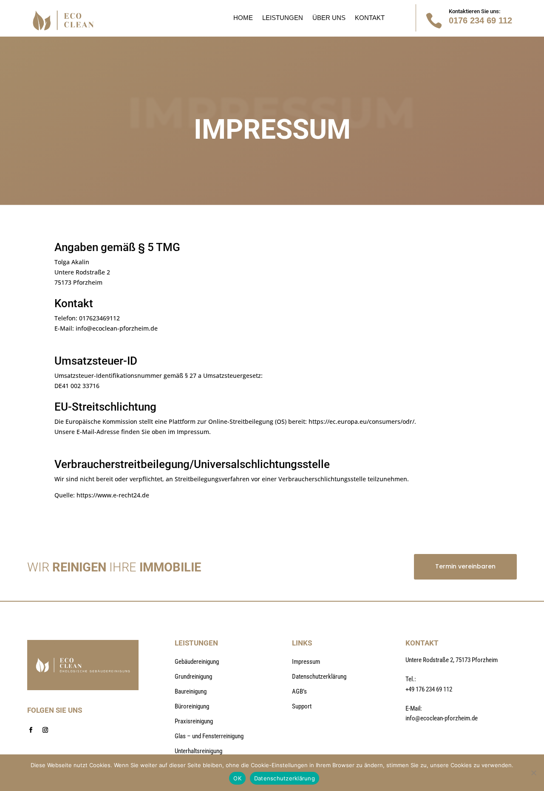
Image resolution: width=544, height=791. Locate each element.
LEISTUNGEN (282, 18)
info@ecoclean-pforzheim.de (117, 328)
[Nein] (533, 772)
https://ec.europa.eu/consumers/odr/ (361, 421)
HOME (243, 18)
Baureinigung (191, 691)
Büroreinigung (192, 706)
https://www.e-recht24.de (112, 495)
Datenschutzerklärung (319, 676)
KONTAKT (370, 18)
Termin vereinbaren (465, 566)
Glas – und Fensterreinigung (209, 736)
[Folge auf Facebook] (30, 730)
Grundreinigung (193, 676)
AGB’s (299, 691)
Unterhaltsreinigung (198, 751)
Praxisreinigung (194, 721)
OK (237, 778)
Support (302, 706)
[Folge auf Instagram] (45, 730)
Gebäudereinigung (197, 661)
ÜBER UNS (329, 18)
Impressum (306, 661)
